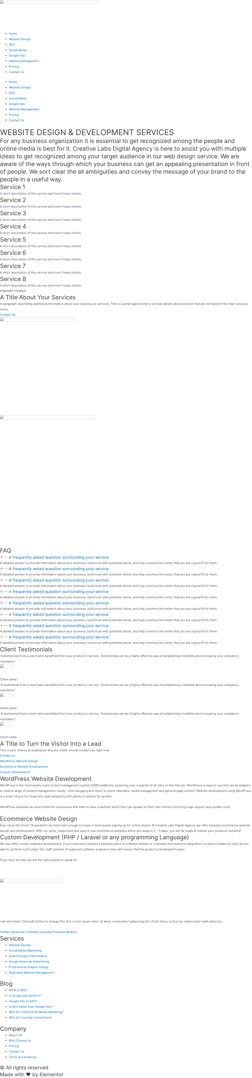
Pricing (14, 66)
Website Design (20, 39)
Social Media (18, 50)
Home (13, 33)
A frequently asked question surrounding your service (59, 557)
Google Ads (17, 55)
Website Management (24, 61)
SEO (12, 44)
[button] (126, 557)
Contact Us (16, 72)
